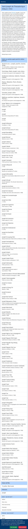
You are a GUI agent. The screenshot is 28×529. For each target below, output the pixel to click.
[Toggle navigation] (25, 2)
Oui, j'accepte (14, 527)
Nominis (3, 2)
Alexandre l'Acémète (6, 510)
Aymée (3, 518)
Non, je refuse (22, 527)
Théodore (13, 12)
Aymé (3, 515)
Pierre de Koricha (6, 504)
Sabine (3, 499)
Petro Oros (4, 502)
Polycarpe (4, 507)
